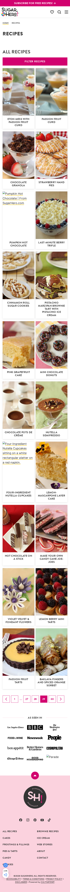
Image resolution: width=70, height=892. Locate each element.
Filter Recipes (35, 61)
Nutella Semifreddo (51, 433)
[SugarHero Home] (10, 12)
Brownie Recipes (48, 831)
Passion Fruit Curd (51, 120)
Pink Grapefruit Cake (18, 373)
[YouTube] (42, 820)
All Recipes (10, 831)
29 (44, 700)
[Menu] (66, 12)
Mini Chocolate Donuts (51, 373)
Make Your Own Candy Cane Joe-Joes (51, 559)
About (41, 851)
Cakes (6, 838)
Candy (7, 857)
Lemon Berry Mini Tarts (51, 620)
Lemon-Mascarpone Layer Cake (51, 496)
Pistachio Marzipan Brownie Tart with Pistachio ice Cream (51, 309)
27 (27, 700)
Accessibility (13, 879)
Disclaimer (21, 882)
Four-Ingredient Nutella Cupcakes (18, 494)
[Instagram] (27, 820)
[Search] (59, 12)
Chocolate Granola (18, 183)
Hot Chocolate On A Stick (18, 557)
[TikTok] (49, 820)
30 (53, 700)
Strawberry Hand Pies (51, 183)
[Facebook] (20, 820)
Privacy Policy (54, 879)
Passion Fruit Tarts (18, 680)
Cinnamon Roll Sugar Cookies (18, 304)
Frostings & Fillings (16, 844)
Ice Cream (43, 838)
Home (6, 23)
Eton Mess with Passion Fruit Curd (18, 122)
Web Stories (45, 844)
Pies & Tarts (10, 851)
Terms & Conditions (33, 879)
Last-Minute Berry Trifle (51, 244)
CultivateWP (48, 882)
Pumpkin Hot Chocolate (18, 244)
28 (36, 700)
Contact (42, 857)
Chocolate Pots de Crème (18, 433)
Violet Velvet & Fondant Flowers (18, 620)
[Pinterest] (35, 820)
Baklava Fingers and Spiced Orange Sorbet (51, 682)
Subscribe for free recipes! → (35, 3)
